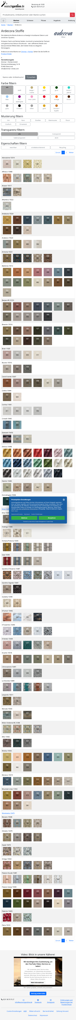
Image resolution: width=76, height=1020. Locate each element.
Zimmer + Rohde (27, 52)
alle (7, 87)
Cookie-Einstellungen (14, 1011)
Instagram (50, 1002)
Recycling (62, 147)
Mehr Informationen (37, 982)
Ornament (23, 124)
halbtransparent (19, 138)
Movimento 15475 (8, 813)
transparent (56, 134)
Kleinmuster (53, 120)
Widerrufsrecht (34, 1011)
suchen (32, 77)
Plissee (43, 20)
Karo (23, 120)
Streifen (38, 120)
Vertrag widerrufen (38, 993)
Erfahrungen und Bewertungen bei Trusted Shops (66, 1002)
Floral (68, 120)
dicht (56, 138)
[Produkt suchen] (72, 15)
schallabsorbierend (38, 147)
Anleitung (71, 20)
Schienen (30, 20)
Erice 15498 (6, 509)
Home (3, 25)
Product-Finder (6, 54)
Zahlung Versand (62, 1011)
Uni (8, 120)
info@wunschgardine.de (23, 1002)
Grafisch (8, 124)
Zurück (58, 152)
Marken (16, 20)
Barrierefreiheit (48, 1011)
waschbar (13, 147)
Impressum (44, 1015)
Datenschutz (32, 1015)
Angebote (57, 20)
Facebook (38, 1002)
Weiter (71, 152)
